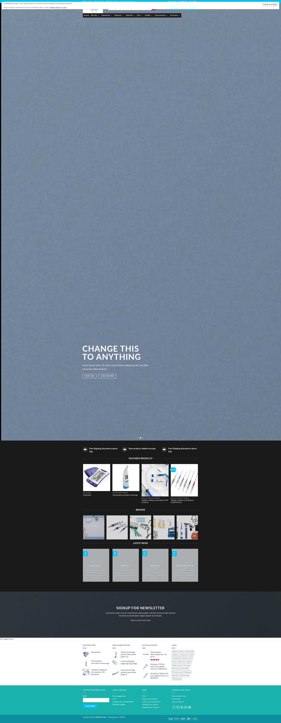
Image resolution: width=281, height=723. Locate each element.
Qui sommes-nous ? (179, 696)
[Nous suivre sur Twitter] (183, 1)
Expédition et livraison (150, 707)
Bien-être (94, 15)
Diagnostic (118, 15)
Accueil (86, 15)
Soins (138, 15)
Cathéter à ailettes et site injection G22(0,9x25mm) (182, 501)
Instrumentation (160, 15)
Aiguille (174, 651)
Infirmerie (181, 662)
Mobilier (147, 15)
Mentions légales (119, 704)
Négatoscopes (176, 665)
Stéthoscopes (185, 675)
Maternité (129, 15)
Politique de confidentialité (123, 702)
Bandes (181, 651)
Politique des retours (150, 704)
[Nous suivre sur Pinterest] (189, 707)
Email (85, 696)
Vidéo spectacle (185, 566)
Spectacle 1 (96, 566)
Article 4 (155, 566)
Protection (175, 668)
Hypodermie (106, 15)
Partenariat (176, 699)
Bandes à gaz (190, 651)
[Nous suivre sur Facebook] (179, 1)
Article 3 (126, 566)
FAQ (144, 696)
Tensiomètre (87, 495)
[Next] (273, 220)
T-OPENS (122, 717)
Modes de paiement (149, 699)
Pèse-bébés (184, 668)
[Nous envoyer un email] (185, 1)
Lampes (188, 662)
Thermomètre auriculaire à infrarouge (125, 495)
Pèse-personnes (177, 672)
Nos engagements (119, 696)
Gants (174, 662)
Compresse (183, 655)
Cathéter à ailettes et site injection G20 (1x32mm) (155, 501)
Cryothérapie (176, 658)
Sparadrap (188, 672)
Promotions (174, 15)
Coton (191, 655)
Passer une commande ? (151, 702)
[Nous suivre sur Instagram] (181, 1)
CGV (114, 699)
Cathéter (175, 655)
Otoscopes (186, 665)
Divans (185, 658)
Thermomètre (176, 679)
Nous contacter (178, 702)
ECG (190, 658)
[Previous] (8, 220)
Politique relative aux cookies (58, 7)
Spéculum (175, 675)
